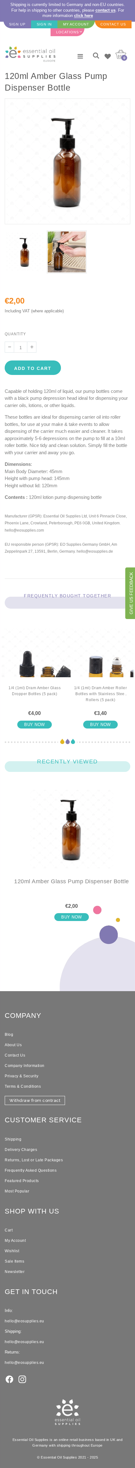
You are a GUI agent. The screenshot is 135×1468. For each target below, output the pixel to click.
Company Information (25, 1065)
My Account (15, 1240)
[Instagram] (22, 1378)
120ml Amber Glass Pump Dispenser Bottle (71, 882)
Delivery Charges (21, 1149)
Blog (9, 1034)
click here (83, 15)
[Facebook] (9, 1378)
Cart (9, 1230)
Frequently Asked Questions (31, 1170)
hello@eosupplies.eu (24, 1321)
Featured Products (22, 1181)
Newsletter (14, 1272)
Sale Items (14, 1261)
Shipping (13, 1139)
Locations (67, 32)
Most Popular (17, 1191)
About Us (13, 1045)
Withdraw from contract (34, 1100)
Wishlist (12, 1251)
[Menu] (80, 56)
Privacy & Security (21, 1076)
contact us (105, 10)
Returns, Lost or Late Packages (34, 1160)
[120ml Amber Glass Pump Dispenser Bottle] (71, 834)
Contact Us (15, 1055)
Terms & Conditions (23, 1086)
